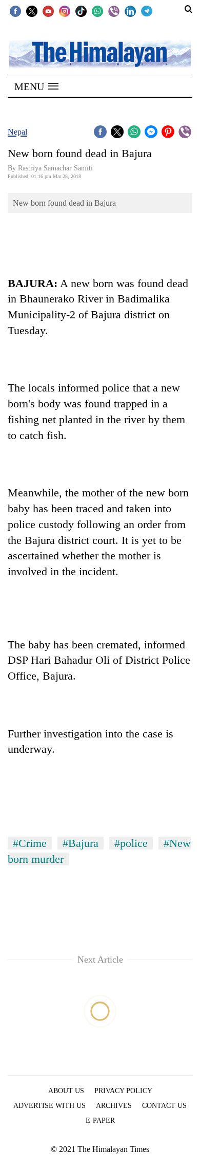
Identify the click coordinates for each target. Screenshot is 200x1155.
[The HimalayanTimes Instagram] (64, 11)
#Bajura (80, 843)
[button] (36, 86)
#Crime (30, 843)
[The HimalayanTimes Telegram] (146, 11)
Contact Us (164, 1105)
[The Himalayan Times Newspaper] (100, 53)
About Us (66, 1091)
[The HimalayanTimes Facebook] (15, 11)
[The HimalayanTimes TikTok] (81, 11)
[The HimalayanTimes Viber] (114, 11)
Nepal (17, 131)
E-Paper (100, 1120)
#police (131, 843)
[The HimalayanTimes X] (31, 11)
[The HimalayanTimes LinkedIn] (130, 11)
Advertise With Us (49, 1105)
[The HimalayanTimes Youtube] (48, 11)
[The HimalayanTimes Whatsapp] (97, 11)
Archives (114, 1105)
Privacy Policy (123, 1091)
